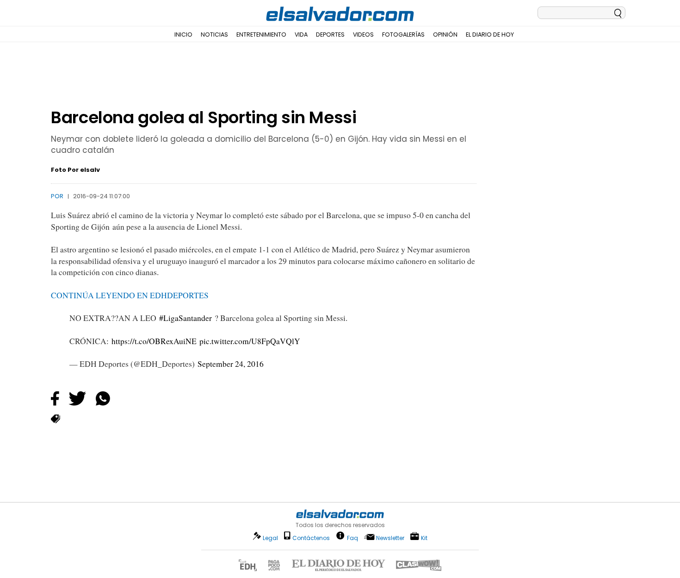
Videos (363, 34)
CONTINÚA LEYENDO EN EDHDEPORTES (130, 295)
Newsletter (390, 538)
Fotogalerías (403, 34)
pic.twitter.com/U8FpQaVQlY (249, 341)
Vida (301, 34)
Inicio (183, 34)
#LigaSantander (185, 318)
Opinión (445, 34)
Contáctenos (311, 538)
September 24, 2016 (231, 363)
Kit (424, 537)
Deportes (330, 34)
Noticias (214, 34)
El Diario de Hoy (490, 34)
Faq (352, 537)
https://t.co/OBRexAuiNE (154, 341)
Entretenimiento (261, 34)
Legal (270, 538)
